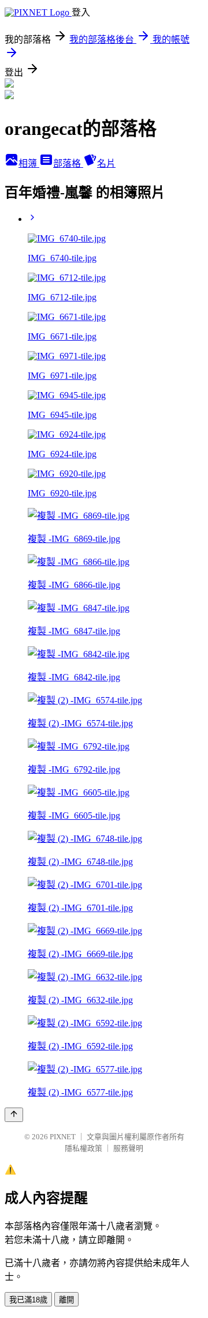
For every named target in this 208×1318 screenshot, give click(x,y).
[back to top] (14, 1115)
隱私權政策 (83, 1148)
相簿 (28, 163)
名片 (106, 163)
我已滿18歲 (28, 1300)
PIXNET (63, 1136)
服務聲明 (128, 1148)
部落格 (68, 163)
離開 (66, 1300)
